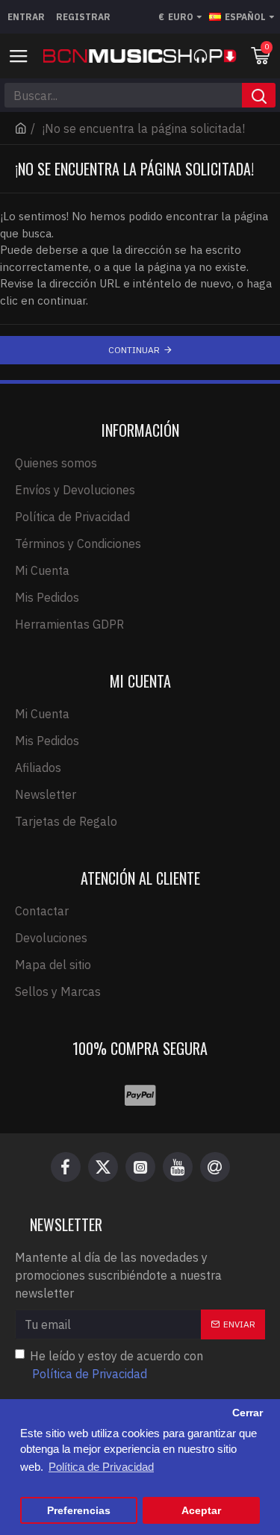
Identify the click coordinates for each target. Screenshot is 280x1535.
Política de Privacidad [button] (101, 1466)
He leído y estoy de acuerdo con (116, 1364)
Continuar (134, 349)
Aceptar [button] (201, 1510)
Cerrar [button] (247, 1413)
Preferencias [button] (79, 1510)
